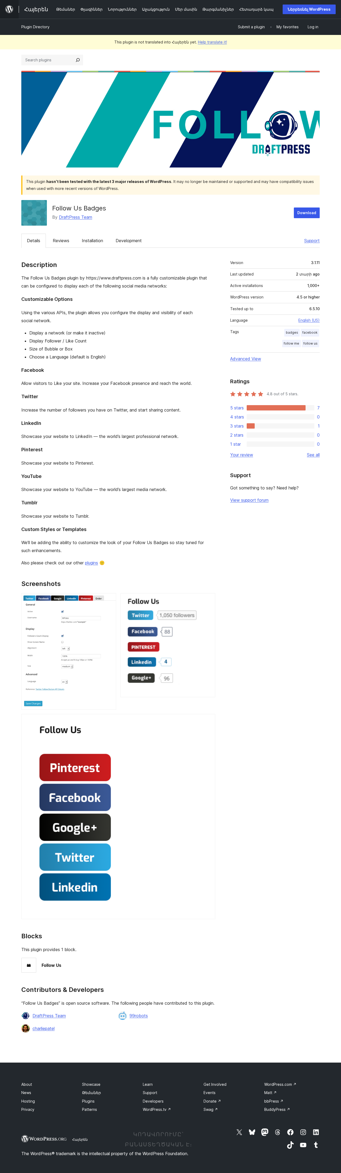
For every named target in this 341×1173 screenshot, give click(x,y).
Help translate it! (212, 42)
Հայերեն (80, 1139)
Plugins (88, 1101)
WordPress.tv (157, 1109)
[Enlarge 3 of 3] (208, 721)
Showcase (91, 1084)
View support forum (249, 500)
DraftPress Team (75, 217)
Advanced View (245, 358)
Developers (153, 1101)
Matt (270, 1092)
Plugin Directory (35, 27)
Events (210, 1092)
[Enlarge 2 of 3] (208, 600)
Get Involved (215, 1084)
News (26, 1092)
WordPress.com (280, 1084)
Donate (212, 1101)
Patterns (89, 1109)
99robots (138, 1015)
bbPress (273, 1101)
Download (306, 212)
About (26, 1084)
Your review (241, 454)
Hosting (28, 1101)
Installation (92, 240)
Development (129, 240)
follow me (291, 343)
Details (33, 240)
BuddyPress (277, 1109)
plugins (91, 562)
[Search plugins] (77, 60)
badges (292, 332)
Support (312, 240)
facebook (310, 332)
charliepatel (44, 1028)
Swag (211, 1109)
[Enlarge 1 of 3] (109, 600)
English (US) (309, 320)
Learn (148, 1084)
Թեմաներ (91, 1092)
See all (313, 454)
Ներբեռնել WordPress (309, 9)
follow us (310, 343)
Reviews (61, 240)
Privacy (27, 1109)
